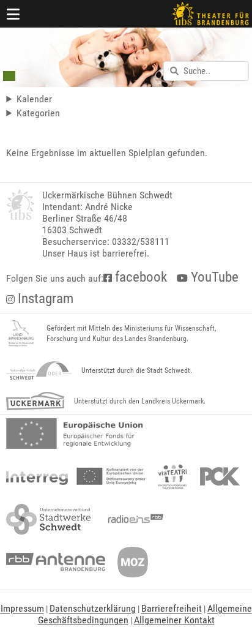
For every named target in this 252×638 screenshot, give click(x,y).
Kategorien (38, 113)
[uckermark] (35, 401)
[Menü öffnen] (13, 14)
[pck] (220, 476)
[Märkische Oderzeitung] (132, 562)
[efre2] (74, 433)
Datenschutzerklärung (93, 608)
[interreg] (75, 476)
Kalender (34, 99)
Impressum (22, 608)
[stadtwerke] (48, 519)
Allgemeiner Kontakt (174, 620)
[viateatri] (172, 476)
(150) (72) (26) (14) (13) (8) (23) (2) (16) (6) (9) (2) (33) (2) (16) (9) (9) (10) (71, 113)
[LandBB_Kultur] (21, 333)
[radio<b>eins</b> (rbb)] (133, 519)
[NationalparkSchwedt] (39, 370)
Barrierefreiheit (171, 608)
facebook (139, 277)
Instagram (44, 298)
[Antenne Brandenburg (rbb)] (55, 562)
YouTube (213, 277)
